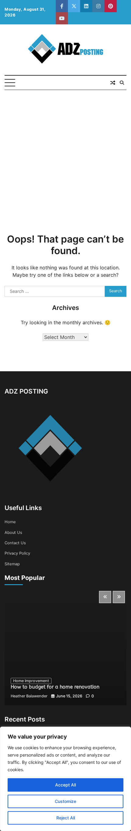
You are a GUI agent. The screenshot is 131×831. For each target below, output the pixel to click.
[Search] (121, 82)
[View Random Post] (112, 82)
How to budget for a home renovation (55, 687)
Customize (65, 801)
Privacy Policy (17, 553)
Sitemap (12, 564)
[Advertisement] (65, 158)
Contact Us (15, 543)
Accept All (65, 784)
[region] (65, 779)
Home (10, 522)
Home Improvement (31, 680)
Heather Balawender (29, 696)
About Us (13, 532)
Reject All (65, 817)
